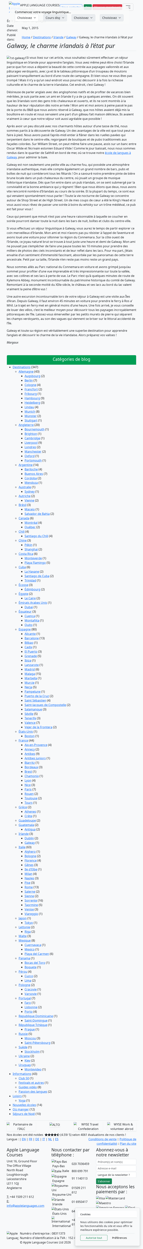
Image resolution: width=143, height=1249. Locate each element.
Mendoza (31, 483)
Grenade (31, 656)
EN (24, 1139)
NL (50, 1139)
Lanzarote (32, 665)
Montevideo (33, 1069)
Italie (22, 847)
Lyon (28, 780)
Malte (23, 936)
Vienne (29, 500)
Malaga (30, 674)
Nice (28, 785)
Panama (24, 958)
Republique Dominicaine (36, 1016)
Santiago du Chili (36, 536)
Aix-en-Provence (36, 745)
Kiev (27, 1060)
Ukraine (24, 1056)
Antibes (30, 754)
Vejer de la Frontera (38, 727)
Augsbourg (32, 376)
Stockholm (32, 1052)
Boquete (30, 967)
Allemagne (26, 371)
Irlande (58, 37)
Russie (23, 1034)
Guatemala (26, 825)
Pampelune (33, 692)
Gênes (29, 865)
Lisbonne (31, 1007)
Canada (24, 518)
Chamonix (32, 776)
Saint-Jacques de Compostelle (45, 705)
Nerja (28, 687)
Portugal (25, 998)
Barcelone (32, 638)
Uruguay (25, 1065)
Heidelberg (32, 403)
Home (26, 37)
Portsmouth (33, 460)
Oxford (30, 456)
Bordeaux (31, 767)
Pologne (24, 985)
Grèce (23, 807)
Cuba (22, 567)
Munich (30, 411)
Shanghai (31, 549)
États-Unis (26, 732)
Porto (29, 1012)
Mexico (30, 949)
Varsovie (31, 994)
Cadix (28, 647)
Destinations (42, 37)
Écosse (23, 585)
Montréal (31, 523)
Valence (30, 723)
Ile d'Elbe (31, 869)
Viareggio (31, 914)
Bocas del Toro (35, 963)
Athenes (30, 812)
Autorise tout (94, 1238)
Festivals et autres (31, 1083)
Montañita (32, 620)
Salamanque (33, 709)
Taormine (31, 905)
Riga (28, 932)
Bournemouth (35, 429)
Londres (30, 447)
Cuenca (30, 616)
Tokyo (29, 923)
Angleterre (26, 425)
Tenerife (30, 718)
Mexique (25, 940)
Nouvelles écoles (24, 1105)
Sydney (30, 491)
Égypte (23, 594)
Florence (31, 860)
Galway (71, 37)
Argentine (26, 465)
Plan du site (128, 1144)
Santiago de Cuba (37, 576)
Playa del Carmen (37, 954)
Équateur (25, 611)
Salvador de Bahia (37, 514)
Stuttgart (31, 420)
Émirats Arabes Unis (33, 603)
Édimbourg (32, 589)
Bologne (30, 856)
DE (37, 1139)
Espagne (25, 629)
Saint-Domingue (36, 1020)
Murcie (29, 683)
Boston (30, 736)
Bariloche (31, 469)
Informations (22, 1074)
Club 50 (24, 1078)
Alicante (30, 634)
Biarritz (30, 763)
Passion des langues (33, 1092)
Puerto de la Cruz (37, 696)
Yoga (22, 1100)
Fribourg (31, 394)
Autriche (25, 496)
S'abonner (104, 1181)
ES (56, 1139)
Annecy (30, 749)
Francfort (31, 389)
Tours (29, 803)
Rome (29, 887)
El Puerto (31, 652)
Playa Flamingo (35, 563)
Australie (25, 487)
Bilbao (29, 643)
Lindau (29, 407)
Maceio (30, 509)
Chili (22, 531)
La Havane (32, 571)
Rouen (29, 794)
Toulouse (31, 798)
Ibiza (28, 660)
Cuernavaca (33, 945)
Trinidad (30, 580)
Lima (28, 980)
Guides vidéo (28, 1087)
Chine (23, 540)
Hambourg (32, 398)
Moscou (30, 1038)
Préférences (119, 1238)
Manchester (33, 451)
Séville (29, 714)
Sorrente (31, 900)
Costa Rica (26, 554)
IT (43, 1139)
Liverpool (31, 443)
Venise (29, 909)
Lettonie (24, 927)
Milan (28, 874)
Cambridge (32, 438)
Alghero (30, 852)
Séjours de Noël (24, 1114)
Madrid (30, 669)
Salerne (30, 892)
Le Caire (30, 598)
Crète (28, 816)
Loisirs (17, 1096)
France (23, 740)
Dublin (29, 838)
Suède (23, 1047)
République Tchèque (33, 1025)
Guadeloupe (27, 820)
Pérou (23, 972)
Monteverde (33, 558)
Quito (29, 625)
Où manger (21, 1109)
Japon (23, 918)
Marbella (31, 678)
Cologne (30, 385)
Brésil (22, 505)
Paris (28, 789)
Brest (28, 772)
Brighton (31, 434)
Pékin (28, 545)
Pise (27, 883)
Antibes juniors (35, 758)
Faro (28, 1003)
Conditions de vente (102, 1139)
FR (30, 1139)
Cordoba (31, 478)
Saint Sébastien (35, 700)
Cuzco (29, 976)
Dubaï (29, 607)
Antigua (30, 829)
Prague (30, 1029)
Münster (31, 416)
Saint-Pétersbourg (37, 1043)
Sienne (29, 896)
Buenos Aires (34, 474)
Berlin (29, 380)
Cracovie (31, 989)
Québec (30, 527)
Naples (29, 878)
